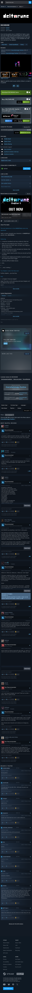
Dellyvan (7, 640)
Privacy (4, 959)
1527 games (7, 521)
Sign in (2, 81)
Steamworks (6, 947)
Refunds (5, 969)
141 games (7, 564)
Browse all (27, 127)
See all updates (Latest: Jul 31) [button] (10, 221)
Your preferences (26, 379)
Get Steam (17, 959)
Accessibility (6, 961)
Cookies (5, 967)
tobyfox (8, 27)
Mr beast (7, 450)
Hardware (17, 947)
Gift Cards (5, 953)
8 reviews (12, 708)
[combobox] (17, 2)
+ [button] (26, 44)
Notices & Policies (7, 964)
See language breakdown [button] (6, 379)
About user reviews (17, 379)
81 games (7, 614)
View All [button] (28, 193)
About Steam (6, 942)
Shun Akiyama (8, 519)
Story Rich (4, 44)
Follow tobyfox (9, 339)
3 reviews (6, 427)
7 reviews (13, 521)
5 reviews (13, 564)
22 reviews (13, 452)
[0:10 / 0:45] (16, 63)
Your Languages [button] (8, 414)
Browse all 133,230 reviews (16, 924)
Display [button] (19, 408)
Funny (22, 44)
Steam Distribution (7, 950)
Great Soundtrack (13, 44)
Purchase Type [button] (14, 405)
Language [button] (23, 405)
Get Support (18, 964)
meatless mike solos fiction (11, 737)
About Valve (18, 942)
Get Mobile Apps (8, 988)
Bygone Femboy (9, 612)
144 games (7, 452)
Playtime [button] (12, 408)
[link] (17, 121)
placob (6, 683)
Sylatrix (6, 477)
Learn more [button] (27, 168)
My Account (18, 967)
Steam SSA (5, 945)
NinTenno (7, 707)
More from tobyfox (12, 330)
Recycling (17, 950)
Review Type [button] (4, 405)
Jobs (16, 945)
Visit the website (5, 180)
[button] (3, 6)
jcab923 (7, 425)
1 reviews (6, 478)
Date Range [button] (4, 408)
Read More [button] (27, 505)
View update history (6, 183)
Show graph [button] (26, 410)
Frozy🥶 (7, 562)
